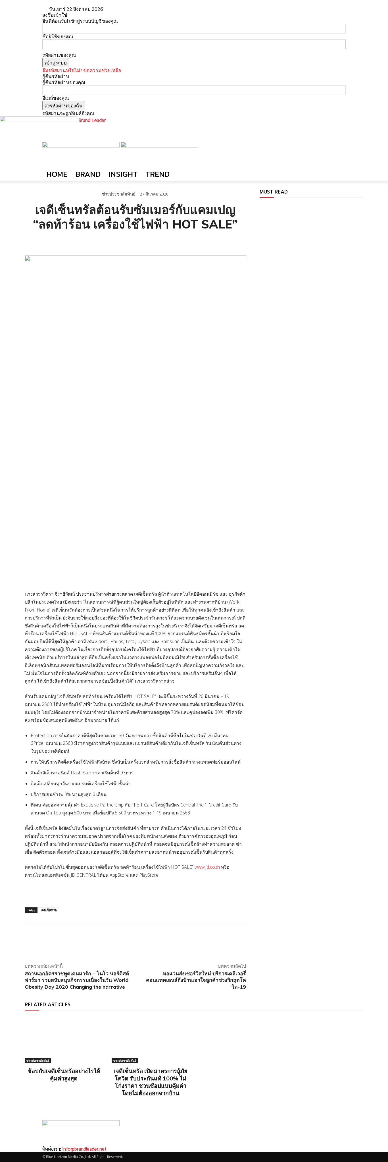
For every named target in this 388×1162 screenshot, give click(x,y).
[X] (43, 241)
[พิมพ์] (82, 241)
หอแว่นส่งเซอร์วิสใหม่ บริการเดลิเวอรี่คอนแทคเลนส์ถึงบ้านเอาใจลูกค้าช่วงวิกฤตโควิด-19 (196, 980)
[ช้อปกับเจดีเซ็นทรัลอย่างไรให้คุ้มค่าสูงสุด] (64, 1039)
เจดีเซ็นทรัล (49, 910)
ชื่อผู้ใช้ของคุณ (57, 36)
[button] (339, 148)
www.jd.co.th (207, 867)
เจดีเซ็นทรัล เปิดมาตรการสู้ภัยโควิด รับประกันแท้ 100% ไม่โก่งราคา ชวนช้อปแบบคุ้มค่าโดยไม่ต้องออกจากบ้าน (150, 1082)
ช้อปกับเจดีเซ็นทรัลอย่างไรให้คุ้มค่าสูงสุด (64, 1074)
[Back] (125, 9)
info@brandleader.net (84, 1149)
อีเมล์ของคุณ (55, 98)
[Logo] (81, 145)
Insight (123, 174)
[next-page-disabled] (265, 206)
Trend (157, 174)
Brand (88, 174)
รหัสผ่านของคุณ (59, 55)
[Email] (69, 241)
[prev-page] (261, 206)
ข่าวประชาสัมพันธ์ (118, 194)
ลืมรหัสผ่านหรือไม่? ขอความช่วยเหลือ (81, 70)
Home (56, 174)
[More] (96, 241)
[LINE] (56, 241)
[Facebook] (30, 241)
